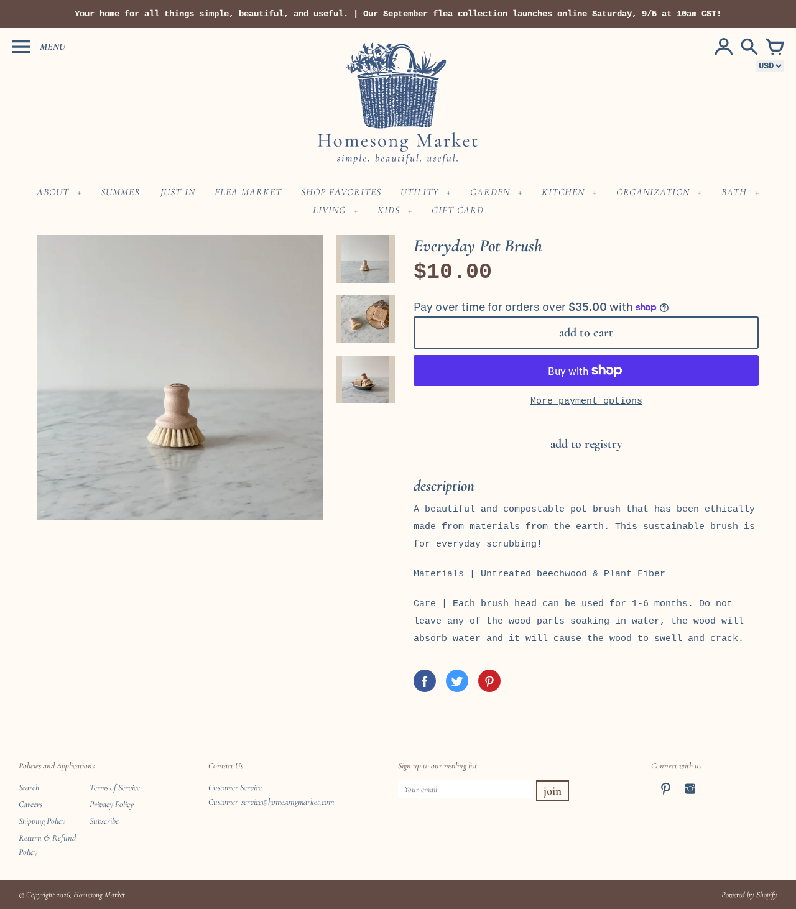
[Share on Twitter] (457, 681)
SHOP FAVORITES (341, 192)
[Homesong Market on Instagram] (690, 796)
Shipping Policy (42, 821)
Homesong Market (99, 895)
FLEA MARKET (248, 192)
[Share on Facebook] (425, 681)
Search (29, 787)
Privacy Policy (112, 804)
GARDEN (490, 192)
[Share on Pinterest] (489, 681)
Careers (30, 804)
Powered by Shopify (749, 895)
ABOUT (53, 192)
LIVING (329, 210)
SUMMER (121, 192)
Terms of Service (115, 787)
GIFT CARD (458, 210)
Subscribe (104, 821)
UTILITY (419, 192)
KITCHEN (563, 192)
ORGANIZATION (653, 192)
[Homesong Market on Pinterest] (665, 796)
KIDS (388, 210)
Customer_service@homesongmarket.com (271, 801)
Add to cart (586, 332)
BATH (734, 192)
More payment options (586, 401)
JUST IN (177, 192)
